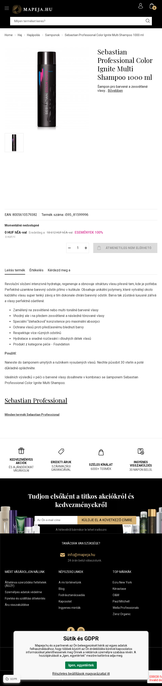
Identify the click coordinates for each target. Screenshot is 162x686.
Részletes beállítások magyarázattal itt (81, 673)
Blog (62, 588)
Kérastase (119, 588)
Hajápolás (33, 35)
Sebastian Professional (36, 400)
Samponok (52, 35)
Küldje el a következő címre (107, 520)
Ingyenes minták (70, 607)
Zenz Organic (122, 614)
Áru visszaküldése (17, 604)
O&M (116, 595)
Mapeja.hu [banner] (32, 9)
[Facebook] (71, 631)
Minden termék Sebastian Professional (32, 414)
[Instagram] (81, 631)
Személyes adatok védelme (23, 592)
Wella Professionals (126, 607)
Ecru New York (122, 582)
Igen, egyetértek (81, 665)
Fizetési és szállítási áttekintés (25, 598)
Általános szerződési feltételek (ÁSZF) (25, 584)
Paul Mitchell (121, 601)
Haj (20, 35)
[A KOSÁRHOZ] (125, 248)
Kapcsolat (65, 601)
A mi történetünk (70, 582)
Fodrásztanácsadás (72, 595)
